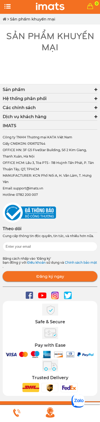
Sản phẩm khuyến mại (32, 19)
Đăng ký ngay (50, 276)
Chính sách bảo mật (81, 262)
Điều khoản (36, 262)
